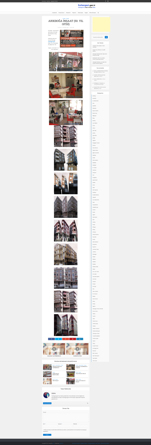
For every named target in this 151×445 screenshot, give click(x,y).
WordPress (61, 443)
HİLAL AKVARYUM (97, 79)
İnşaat (86, 12)
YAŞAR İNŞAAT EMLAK (81, 373)
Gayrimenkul (57, 365)
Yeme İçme (80, 12)
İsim (44, 424)
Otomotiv (68, 12)
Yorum (44, 412)
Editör (68, 27)
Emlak (64, 18)
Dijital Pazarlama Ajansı (105, 443)
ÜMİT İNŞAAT (55, 380)
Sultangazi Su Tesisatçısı (98, 83)
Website (75, 424)
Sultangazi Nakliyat (91, 443)
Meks (53, 443)
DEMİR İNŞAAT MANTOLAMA (55, 374)
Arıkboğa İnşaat (51, 41)
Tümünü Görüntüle (47, 403)
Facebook (48, 1)
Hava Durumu (92, 12)
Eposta (60, 424)
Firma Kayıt (44, 1)
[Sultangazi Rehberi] (86, 6)
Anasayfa (54, 12)
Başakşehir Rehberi (54, 1)
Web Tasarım (97, 443)
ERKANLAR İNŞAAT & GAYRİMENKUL (57, 367)
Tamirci (74, 12)
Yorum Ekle (72, 27)
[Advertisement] (101, 24)
